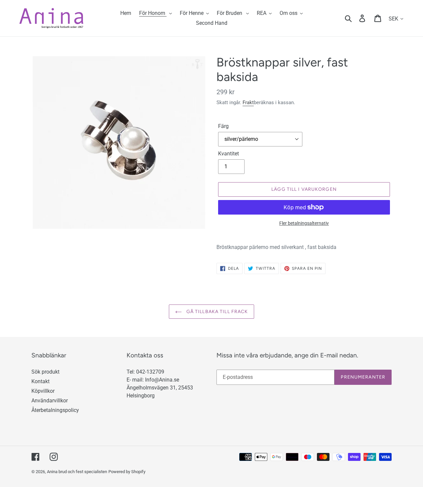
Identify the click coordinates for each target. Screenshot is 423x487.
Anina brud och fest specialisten (77, 471)
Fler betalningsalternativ (304, 223)
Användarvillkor (49, 400)
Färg (223, 126)
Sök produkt (45, 372)
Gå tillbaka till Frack (216, 311)
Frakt (248, 102)
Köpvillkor (43, 391)
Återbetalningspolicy (55, 410)
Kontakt (40, 381)
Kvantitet (228, 153)
